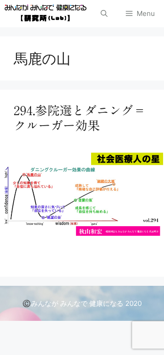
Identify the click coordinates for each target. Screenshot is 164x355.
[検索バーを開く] (104, 13)
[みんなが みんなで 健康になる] (46, 13)
